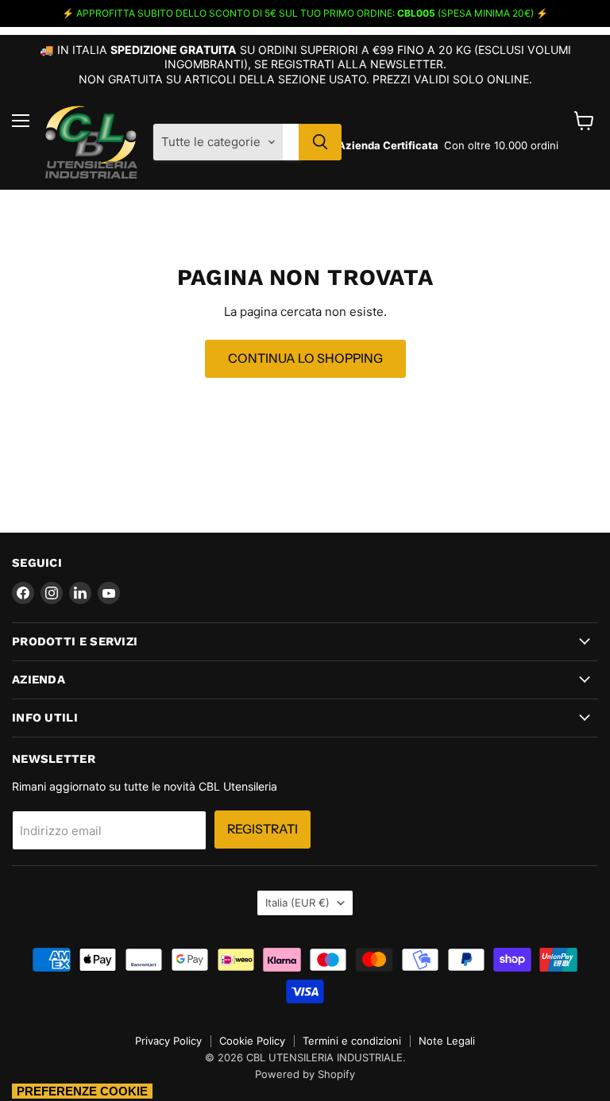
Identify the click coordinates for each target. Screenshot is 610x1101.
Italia (297, 902)
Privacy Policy (168, 1040)
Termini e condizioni (352, 1040)
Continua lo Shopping (305, 358)
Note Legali (447, 1040)
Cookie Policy (252, 1040)
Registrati (262, 829)
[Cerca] (320, 142)
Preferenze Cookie (82, 1091)
